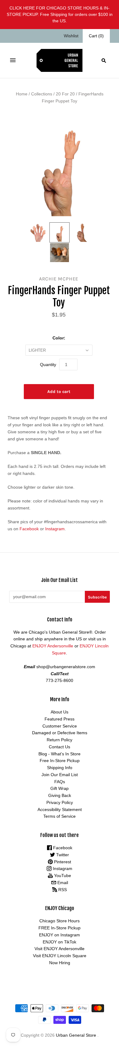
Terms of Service (59, 816)
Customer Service (59, 726)
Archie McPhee (58, 279)
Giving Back (59, 795)
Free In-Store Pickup (60, 760)
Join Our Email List (59, 774)
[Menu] (12, 60)
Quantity (48, 364)
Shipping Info (59, 767)
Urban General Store (76, 1035)
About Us (59, 711)
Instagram (55, 528)
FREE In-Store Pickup (59, 927)
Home (21, 93)
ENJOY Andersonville (52, 645)
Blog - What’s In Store (59, 753)
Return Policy (59, 739)
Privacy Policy (59, 802)
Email (62, 882)
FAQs (59, 781)
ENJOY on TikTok (59, 941)
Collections (41, 93)
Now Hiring (59, 962)
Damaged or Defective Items (59, 732)
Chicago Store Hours (59, 920)
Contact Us (59, 746)
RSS (62, 889)
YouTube (62, 875)
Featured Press (59, 719)
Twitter (62, 854)
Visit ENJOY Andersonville (59, 948)
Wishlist (71, 35)
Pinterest (62, 861)
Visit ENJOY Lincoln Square (59, 955)
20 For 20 (65, 93)
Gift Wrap (59, 788)
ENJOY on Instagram (59, 934)
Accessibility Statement (60, 809)
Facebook (29, 528)
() (96, 35)
